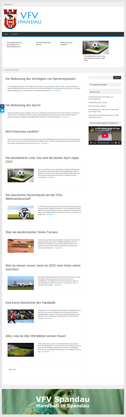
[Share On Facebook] (2, 106)
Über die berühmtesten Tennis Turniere (32, 232)
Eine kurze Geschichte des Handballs (30, 302)
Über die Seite (8, 4)
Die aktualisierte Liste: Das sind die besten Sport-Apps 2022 (94, 58)
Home (6, 34)
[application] (105, 135)
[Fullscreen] (119, 143)
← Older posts (11, 369)
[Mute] (116, 143)
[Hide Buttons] (1, 114)
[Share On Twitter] (2, 110)
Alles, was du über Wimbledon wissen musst (36, 336)
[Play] (91, 143)
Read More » (57, 90)
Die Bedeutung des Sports (23, 105)
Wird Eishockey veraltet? (66, 44)
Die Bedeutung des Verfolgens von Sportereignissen (14, 45)
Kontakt (15, 34)
